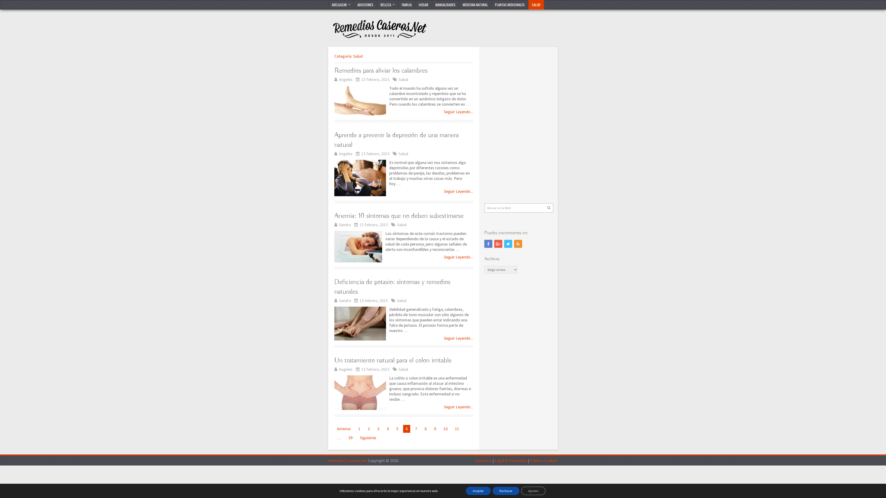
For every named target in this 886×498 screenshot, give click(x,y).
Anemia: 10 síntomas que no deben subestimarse (399, 216)
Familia (407, 4)
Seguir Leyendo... (458, 111)
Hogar (423, 4)
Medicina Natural (475, 4)
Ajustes (533, 491)
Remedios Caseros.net (347, 460)
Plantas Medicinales (510, 4)
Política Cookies (544, 460)
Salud (536, 4)
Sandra (345, 224)
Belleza (385, 4)
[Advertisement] (519, 125)
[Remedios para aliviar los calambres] (360, 101)
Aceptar (478, 491)
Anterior (344, 428)
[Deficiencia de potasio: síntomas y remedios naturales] (360, 324)
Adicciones (365, 4)
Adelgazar (339, 4)
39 (350, 437)
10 (445, 428)
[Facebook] (488, 244)
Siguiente (368, 437)
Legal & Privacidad (511, 460)
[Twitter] (508, 244)
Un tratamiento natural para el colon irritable (393, 360)
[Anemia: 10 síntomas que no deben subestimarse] (358, 247)
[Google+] (498, 244)
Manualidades (445, 4)
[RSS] (518, 244)
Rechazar (506, 491)
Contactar (483, 460)
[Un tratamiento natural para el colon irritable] (360, 392)
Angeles (346, 79)
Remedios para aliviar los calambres (381, 70)
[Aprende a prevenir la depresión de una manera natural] (360, 178)
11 (457, 428)
